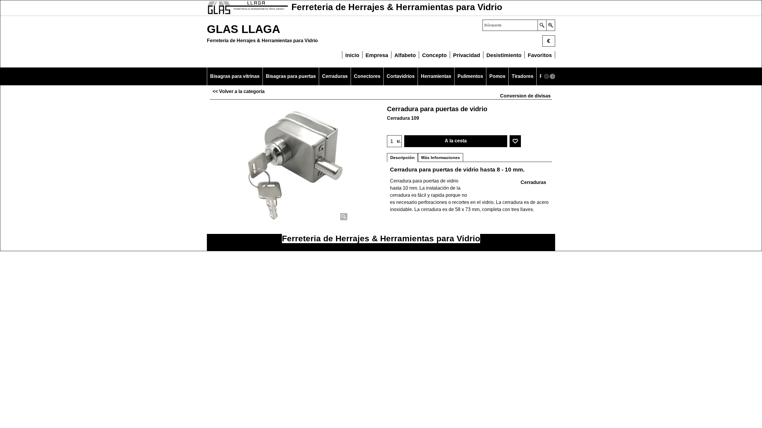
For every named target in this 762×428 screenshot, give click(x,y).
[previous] (546, 76)
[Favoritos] (515, 141)
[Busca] (542, 25)
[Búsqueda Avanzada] (550, 25)
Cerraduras (533, 182)
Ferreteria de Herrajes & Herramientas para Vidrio (381, 238)
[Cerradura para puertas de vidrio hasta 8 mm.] (294, 162)
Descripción (402, 157)
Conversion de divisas (525, 95)
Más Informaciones (440, 157)
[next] (552, 76)
